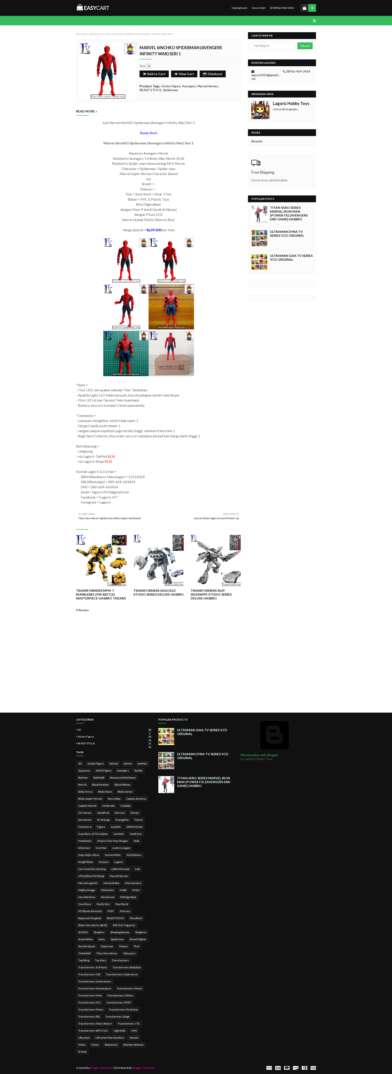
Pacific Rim (103, 904)
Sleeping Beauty (120, 932)
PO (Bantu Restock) (90, 911)
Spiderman (95, 34)
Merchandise (133, 883)
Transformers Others (120, 995)
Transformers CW (89, 974)
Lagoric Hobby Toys (291, 103)
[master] (287, 1068)
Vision (95, 1044)
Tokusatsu (129, 953)
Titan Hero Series (106, 953)
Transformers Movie (129, 988)
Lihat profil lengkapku (285, 109)
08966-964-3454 (283, 8)
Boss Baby (114, 798)
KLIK (111, 456)
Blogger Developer (101, 1067)
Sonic (101, 939)
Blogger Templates (143, 1067)
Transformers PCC (89, 1002)
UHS (134, 1030)
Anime (128, 763)
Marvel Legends (88, 883)
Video (82, 1044)
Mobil (123, 890)
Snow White (85, 939)
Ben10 (82, 784)
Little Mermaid (120, 869)
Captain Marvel (87, 805)
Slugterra (140, 932)
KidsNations (134, 855)
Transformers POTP (119, 1002)
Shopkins (99, 932)
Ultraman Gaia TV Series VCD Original (291, 257)
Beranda (81, 34)
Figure (101, 826)
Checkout (215, 74)
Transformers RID (89, 1016)
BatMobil (98, 777)
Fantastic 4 (84, 826)
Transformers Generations (94, 981)
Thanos (123, 946)
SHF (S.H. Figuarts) (124, 925)
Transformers (120, 960)
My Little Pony (86, 897)
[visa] (278, 1068)
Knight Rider (85, 862)
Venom (134, 1037)
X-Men (82, 1051)
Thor (137, 946)
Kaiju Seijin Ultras (88, 855)
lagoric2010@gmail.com (265, 76)
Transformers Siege (117, 1016)
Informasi (84, 848)
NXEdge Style (128, 897)
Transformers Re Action (123, 1009)
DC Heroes (85, 812)
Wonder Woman (133, 1044)
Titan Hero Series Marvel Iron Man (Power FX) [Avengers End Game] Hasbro (289, 213)
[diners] (304, 1068)
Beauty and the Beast (123, 777)
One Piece (84, 904)
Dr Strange (103, 819)
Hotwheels (85, 841)
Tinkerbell (84, 953)
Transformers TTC (129, 1023)
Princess (125, 911)
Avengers (189, 86)
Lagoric (118, 862)
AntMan (142, 763)
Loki (137, 869)
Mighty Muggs (86, 890)
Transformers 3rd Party (92, 967)
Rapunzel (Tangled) (89, 918)
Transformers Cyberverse (122, 974)
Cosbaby (125, 805)
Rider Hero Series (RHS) (92, 925)
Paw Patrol (121, 904)
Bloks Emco (85, 791)
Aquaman (84, 770)
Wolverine (111, 1044)
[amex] (312, 1068)
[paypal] (269, 1068)
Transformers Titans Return (95, 1023)
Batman (83, 777)
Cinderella (108, 805)
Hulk (136, 841)
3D (114, 729)
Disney (134, 812)
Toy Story (100, 960)
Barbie (138, 770)
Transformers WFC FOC (93, 1030)
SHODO (83, 932)
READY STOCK (151, 90)
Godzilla (116, 826)
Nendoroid (107, 897)
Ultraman (84, 1037)
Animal (113, 763)
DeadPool (103, 812)
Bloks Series (125, 791)
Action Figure (171, 86)
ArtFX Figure (103, 770)
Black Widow (122, 784)
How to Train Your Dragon (112, 841)
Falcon (139, 819)
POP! (111, 911)
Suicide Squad (86, 946)
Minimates (107, 890)
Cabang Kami (239, 8)
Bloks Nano (105, 791)
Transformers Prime (90, 1009)
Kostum (104, 862)
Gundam (118, 833)
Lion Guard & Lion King (92, 869)
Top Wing (83, 960)
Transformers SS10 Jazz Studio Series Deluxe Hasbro (158, 592)
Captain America (136, 798)
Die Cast (120, 812)
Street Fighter (138, 939)
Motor (136, 890)
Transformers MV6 (90, 995)
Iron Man (101, 848)
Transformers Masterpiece (94, 988)
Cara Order (259, 8)
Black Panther (100, 784)
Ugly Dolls (120, 1030)
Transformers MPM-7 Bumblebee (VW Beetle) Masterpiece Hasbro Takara (101, 594)
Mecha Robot (111, 883)
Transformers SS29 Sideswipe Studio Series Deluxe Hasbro (211, 594)
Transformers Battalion (127, 967)
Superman (107, 946)
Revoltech (136, 918)
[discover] (295, 1068)
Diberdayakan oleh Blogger (259, 755)
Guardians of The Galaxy (93, 833)
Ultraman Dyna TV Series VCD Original (287, 233)
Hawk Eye (136, 833)
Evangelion (122, 819)
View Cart (186, 74)
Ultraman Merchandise (110, 1037)
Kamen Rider (113, 855)
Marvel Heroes (207, 86)
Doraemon (84, 819)
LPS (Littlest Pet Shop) (91, 876)
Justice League (121, 848)
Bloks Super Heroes (90, 798)
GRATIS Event (134, 826)
